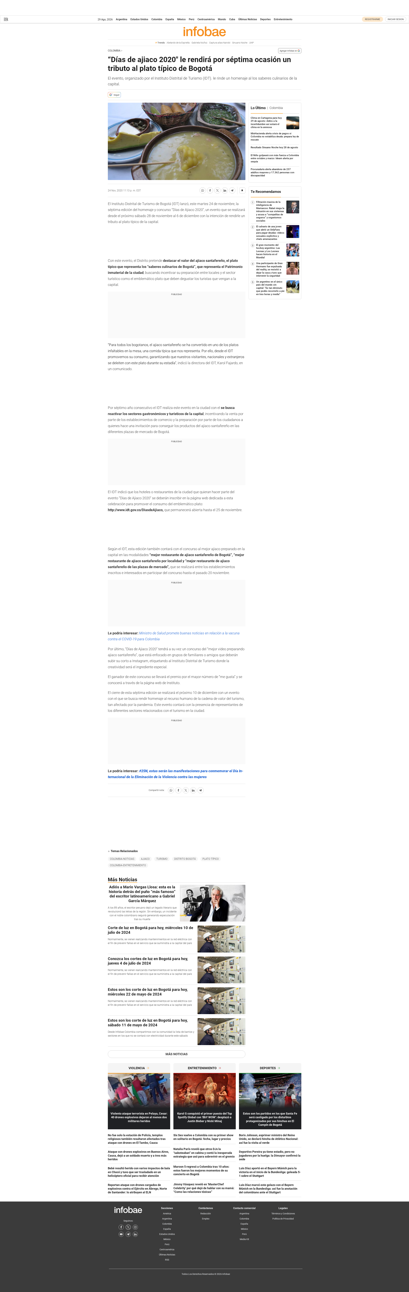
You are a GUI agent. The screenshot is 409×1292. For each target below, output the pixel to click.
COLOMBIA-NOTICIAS (122, 858)
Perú (191, 19)
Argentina (121, 19)
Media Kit (244, 1239)
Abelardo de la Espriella (178, 43)
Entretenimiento (283, 19)
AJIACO (145, 858)
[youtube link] (121, 1234)
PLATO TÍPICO (210, 858)
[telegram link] (128, 1234)
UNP (251, 43)
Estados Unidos (139, 19)
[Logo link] (204, 31)
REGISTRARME (372, 19)
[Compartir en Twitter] (217, 190)
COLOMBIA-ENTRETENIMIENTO (128, 865)
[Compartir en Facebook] (210, 190)
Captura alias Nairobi (219, 43)
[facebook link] (121, 1227)
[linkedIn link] (135, 1234)
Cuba (232, 19)
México (181, 19)
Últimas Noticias (247, 19)
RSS (167, 1259)
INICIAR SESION (396, 19)
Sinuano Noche (239, 43)
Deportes (265, 19)
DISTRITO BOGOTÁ (185, 858)
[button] (6, 19)
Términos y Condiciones (283, 1213)
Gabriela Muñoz (199, 43)
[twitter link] (128, 1227)
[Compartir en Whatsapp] (203, 190)
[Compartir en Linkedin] (225, 190)
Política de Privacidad (283, 1218)
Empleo (205, 1218)
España (170, 19)
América (167, 1213)
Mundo (222, 19)
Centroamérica (206, 19)
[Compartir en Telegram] (232, 190)
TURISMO (161, 858)
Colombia (156, 19)
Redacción (205, 1213)
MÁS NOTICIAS (177, 1054)
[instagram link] (135, 1227)
